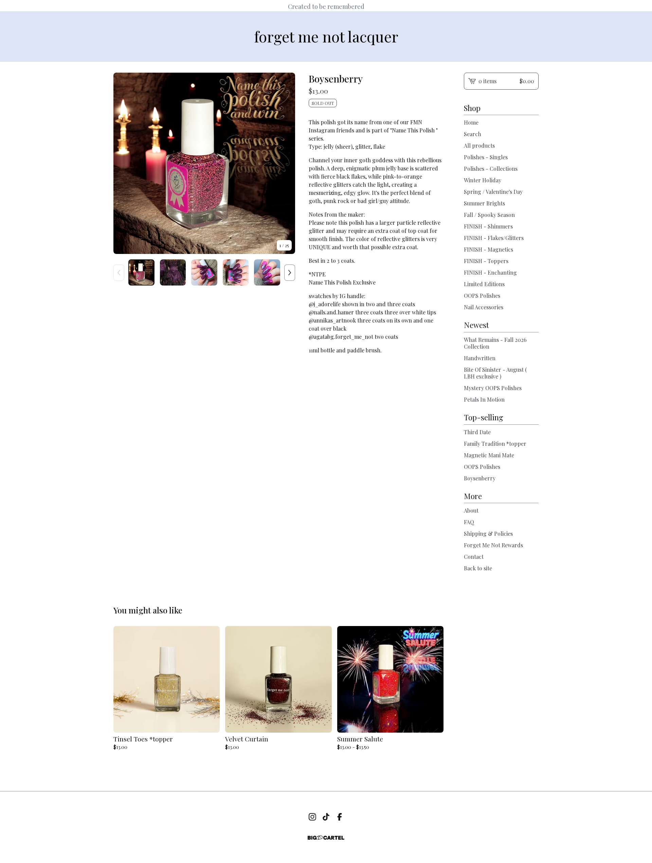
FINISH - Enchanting (490, 272)
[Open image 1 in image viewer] (204, 163)
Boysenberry (479, 478)
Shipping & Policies (488, 533)
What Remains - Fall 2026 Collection (495, 343)
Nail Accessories (483, 307)
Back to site (478, 568)
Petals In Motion (484, 399)
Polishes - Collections (491, 168)
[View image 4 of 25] (236, 272)
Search (472, 133)
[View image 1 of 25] (141, 272)
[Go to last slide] (122, 163)
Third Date (477, 432)
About (471, 510)
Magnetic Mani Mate (489, 455)
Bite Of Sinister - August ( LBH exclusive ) (495, 373)
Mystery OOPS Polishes (493, 387)
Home (471, 122)
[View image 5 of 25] (267, 272)
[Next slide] (285, 163)
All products (479, 145)
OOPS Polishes (482, 295)
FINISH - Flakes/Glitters (494, 237)
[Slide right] (289, 272)
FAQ (469, 522)
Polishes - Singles (486, 157)
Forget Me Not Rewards (493, 545)
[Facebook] (339, 817)
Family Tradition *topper (495, 443)
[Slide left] (118, 272)
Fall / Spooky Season (489, 214)
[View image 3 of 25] (204, 272)
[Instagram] (312, 817)
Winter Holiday (482, 180)
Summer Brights (484, 203)
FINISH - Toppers (486, 260)
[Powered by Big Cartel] (326, 838)
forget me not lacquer (326, 36)
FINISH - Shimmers (488, 226)
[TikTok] (326, 817)
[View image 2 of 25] (173, 272)
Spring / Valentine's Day (493, 191)
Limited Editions (484, 284)
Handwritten (479, 358)
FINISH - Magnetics (488, 249)
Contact (474, 556)
